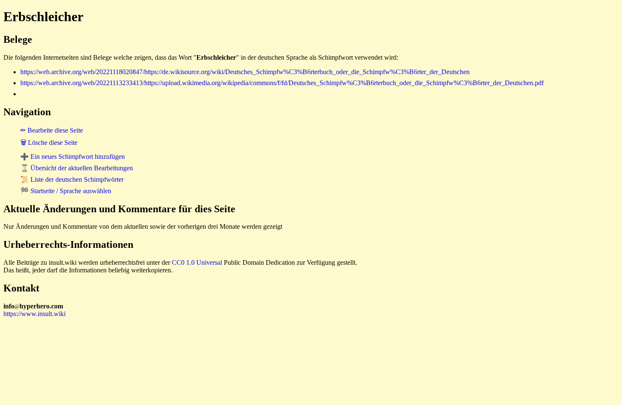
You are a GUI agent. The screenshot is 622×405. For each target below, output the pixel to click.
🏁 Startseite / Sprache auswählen (65, 190)
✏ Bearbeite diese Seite (51, 130)
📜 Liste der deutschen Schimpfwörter (72, 179)
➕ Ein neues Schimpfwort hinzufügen (72, 156)
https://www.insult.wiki (34, 313)
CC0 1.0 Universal (197, 262)
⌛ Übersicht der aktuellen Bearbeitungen (76, 168)
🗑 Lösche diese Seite (48, 142)
